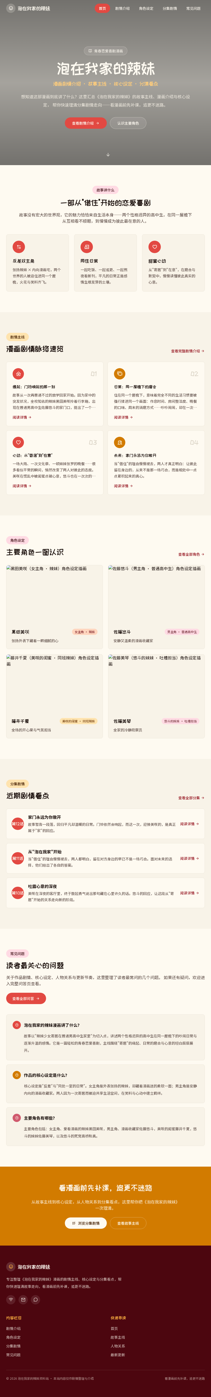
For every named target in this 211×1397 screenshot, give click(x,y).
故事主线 (118, 1337)
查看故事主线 (128, 1223)
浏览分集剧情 (89, 1223)
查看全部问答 (23, 998)
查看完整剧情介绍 (185, 350)
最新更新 (118, 1354)
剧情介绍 (122, 8)
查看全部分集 (189, 797)
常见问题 (193, 8)
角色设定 (146, 8)
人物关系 (118, 1345)
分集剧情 (170, 8)
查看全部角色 (189, 554)
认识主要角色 (128, 123)
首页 (102, 8)
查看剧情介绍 (83, 123)
